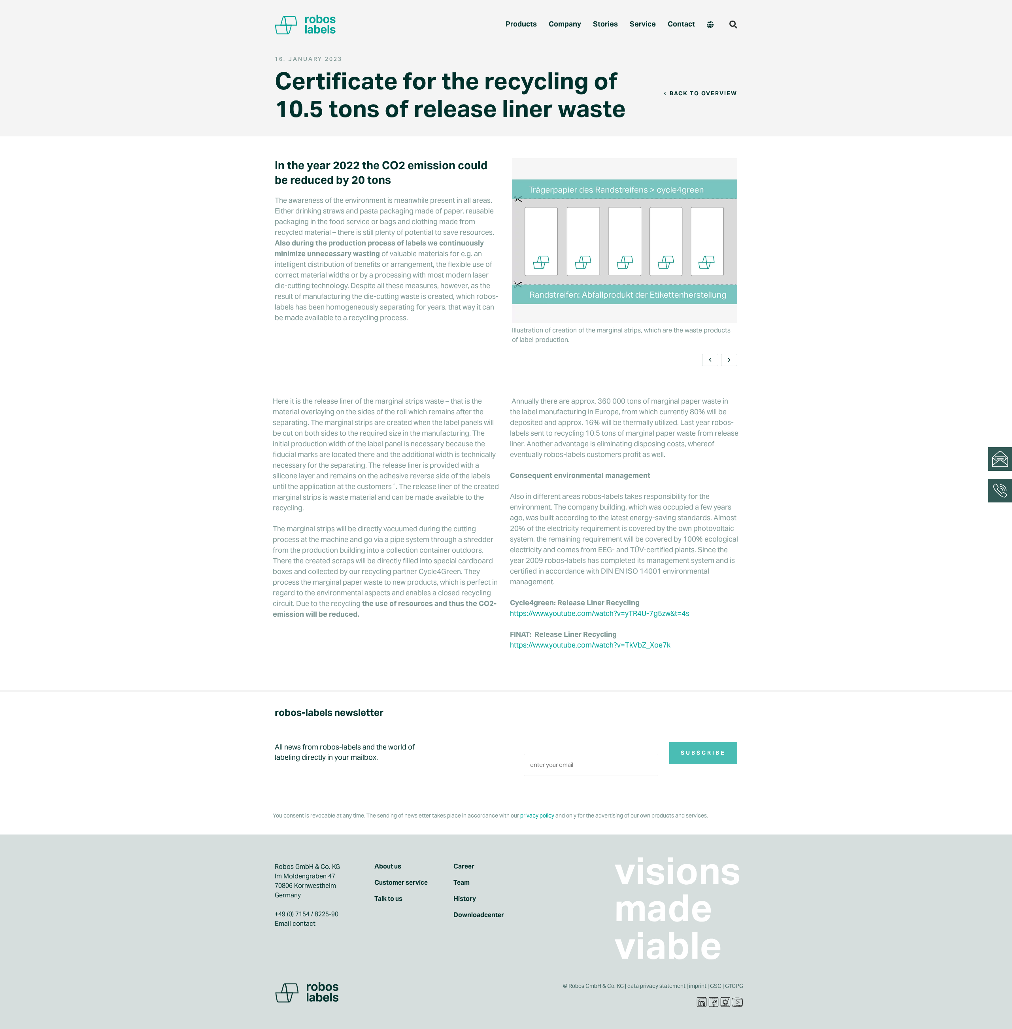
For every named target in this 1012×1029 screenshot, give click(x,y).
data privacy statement (656, 985)
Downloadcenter (478, 915)
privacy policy (537, 815)
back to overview (703, 93)
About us (387, 866)
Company (565, 23)
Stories (605, 23)
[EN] (710, 24)
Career (463, 866)
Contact (681, 23)
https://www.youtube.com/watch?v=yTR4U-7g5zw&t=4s (599, 613)
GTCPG (734, 985)
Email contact (295, 923)
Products (521, 23)
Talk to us (388, 899)
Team (461, 883)
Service (643, 23)
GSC (715, 985)
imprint (697, 985)
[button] (733, 24)
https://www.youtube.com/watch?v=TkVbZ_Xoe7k (590, 644)
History (464, 899)
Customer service (401, 883)
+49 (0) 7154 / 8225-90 (306, 914)
